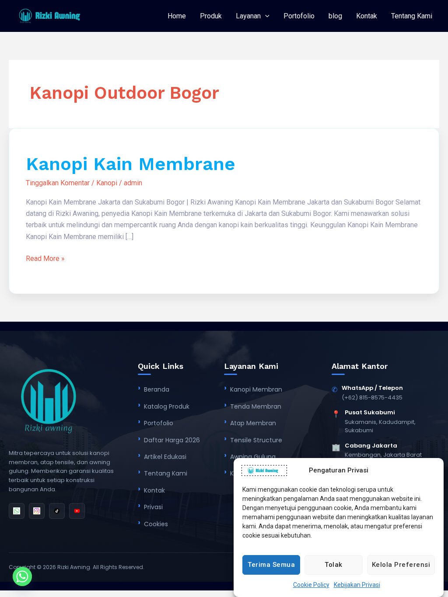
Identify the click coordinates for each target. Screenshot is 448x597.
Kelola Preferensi (401, 565)
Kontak (366, 16)
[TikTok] (57, 511)
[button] (265, 16)
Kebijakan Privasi (357, 584)
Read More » (45, 258)
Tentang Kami (411, 16)
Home (177, 16)
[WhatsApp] (16, 511)
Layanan (248, 16)
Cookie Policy (311, 584)
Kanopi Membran (256, 389)
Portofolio (299, 16)
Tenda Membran (255, 406)
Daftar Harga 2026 (172, 440)
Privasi (153, 507)
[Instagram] (37, 511)
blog (335, 16)
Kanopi (106, 183)
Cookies (156, 524)
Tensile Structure (256, 440)
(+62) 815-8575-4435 (372, 397)
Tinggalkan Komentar (58, 183)
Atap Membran (253, 423)
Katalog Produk (166, 406)
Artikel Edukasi (165, 456)
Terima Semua (271, 565)
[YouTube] (77, 511)
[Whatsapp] (22, 576)
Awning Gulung (253, 456)
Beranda (156, 389)
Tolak (334, 565)
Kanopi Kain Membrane (130, 163)
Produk (211, 16)
